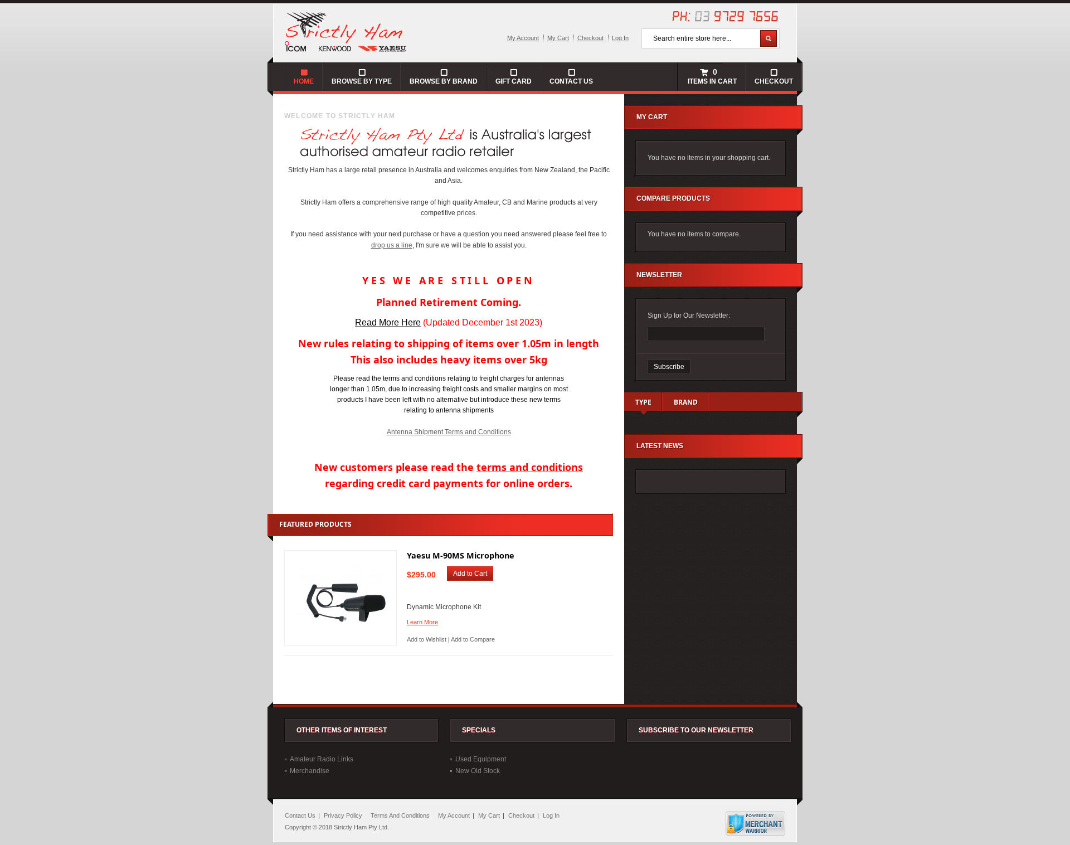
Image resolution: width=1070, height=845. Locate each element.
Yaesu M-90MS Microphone (460, 555)
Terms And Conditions (400, 815)
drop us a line (391, 245)
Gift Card (513, 81)
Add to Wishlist (426, 639)
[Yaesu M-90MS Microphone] (340, 598)
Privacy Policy (343, 815)
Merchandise (309, 771)
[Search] (768, 38)
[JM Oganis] (346, 31)
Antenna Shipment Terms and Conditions (449, 432)
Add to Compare (473, 639)
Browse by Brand (444, 81)
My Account (523, 38)
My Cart (558, 38)
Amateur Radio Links (321, 759)
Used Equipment (480, 759)
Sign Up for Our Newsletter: (689, 315)
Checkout (590, 38)
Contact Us (571, 81)
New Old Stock (477, 771)
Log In (620, 38)
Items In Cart (711, 76)
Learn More (422, 622)
